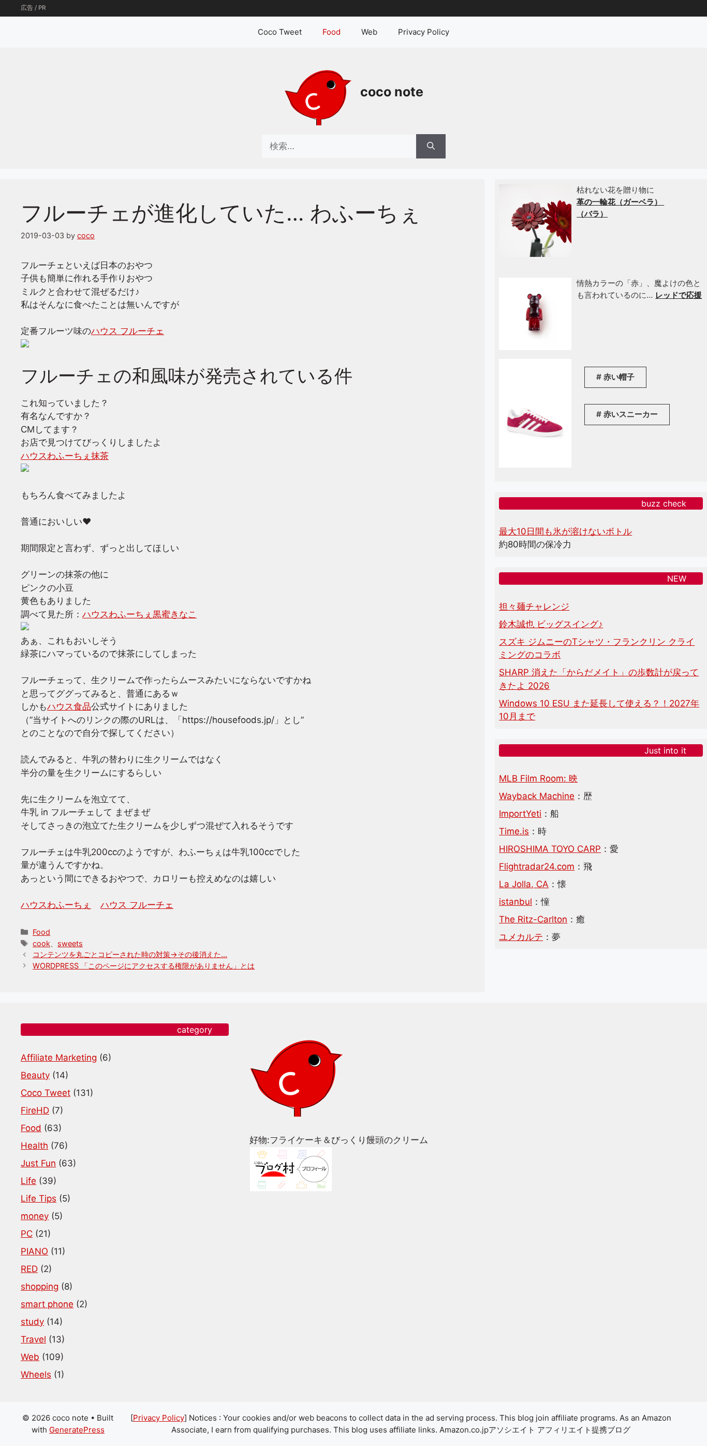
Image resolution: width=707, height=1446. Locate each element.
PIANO (34, 1251)
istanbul (515, 901)
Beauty (35, 1075)
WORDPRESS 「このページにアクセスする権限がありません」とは (144, 965)
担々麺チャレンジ (534, 606)
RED (29, 1269)
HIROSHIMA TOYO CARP (550, 849)
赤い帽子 (619, 377)
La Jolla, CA (524, 884)
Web (369, 32)
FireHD (35, 1110)
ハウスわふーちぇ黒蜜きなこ (139, 614)
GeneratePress (77, 1430)
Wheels (36, 1374)
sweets (70, 943)
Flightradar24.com (537, 866)
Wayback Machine (537, 796)
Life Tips (38, 1198)
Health (34, 1145)
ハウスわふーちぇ (56, 905)
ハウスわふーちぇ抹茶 (65, 456)
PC (27, 1233)
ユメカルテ (521, 937)
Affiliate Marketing (59, 1057)
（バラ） (592, 214)
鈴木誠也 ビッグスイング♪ (551, 624)
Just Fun (38, 1163)
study (32, 1322)
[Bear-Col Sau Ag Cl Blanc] (535, 347)
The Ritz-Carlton (533, 919)
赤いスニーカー (630, 414)
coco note (391, 91)
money (35, 1216)
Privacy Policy (423, 32)
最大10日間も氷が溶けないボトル (565, 531)
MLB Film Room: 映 (538, 778)
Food (331, 32)
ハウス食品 (69, 706)
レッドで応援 (678, 295)
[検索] (431, 146)
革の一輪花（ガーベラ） (620, 202)
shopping (39, 1286)
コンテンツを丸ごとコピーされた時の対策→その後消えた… (130, 954)
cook (41, 943)
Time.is (514, 831)
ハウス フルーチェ (127, 331)
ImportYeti (520, 813)
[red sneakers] (535, 465)
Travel (33, 1339)
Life (28, 1181)
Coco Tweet (280, 32)
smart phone (47, 1304)
